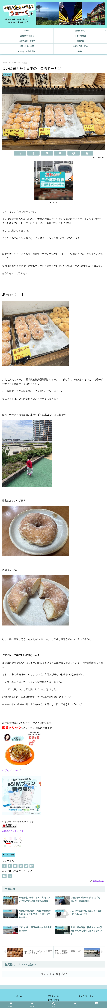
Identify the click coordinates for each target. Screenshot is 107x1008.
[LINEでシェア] (60, 153)
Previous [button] (37, 180)
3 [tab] (56, 202)
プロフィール (53, 996)
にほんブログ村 (10, 770)
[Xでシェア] (20, 153)
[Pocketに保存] (47, 153)
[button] (87, 153)
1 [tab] (50, 202)
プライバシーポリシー (88, 996)
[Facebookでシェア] (33, 153)
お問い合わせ (53, 1000)
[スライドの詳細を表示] (53, 180)
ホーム (19, 996)
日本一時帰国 (9, 855)
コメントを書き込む (53, 974)
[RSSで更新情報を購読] (10, 876)
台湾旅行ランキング (11, 831)
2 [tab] (53, 202)
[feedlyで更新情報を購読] (4, 876)
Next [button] (70, 180)
